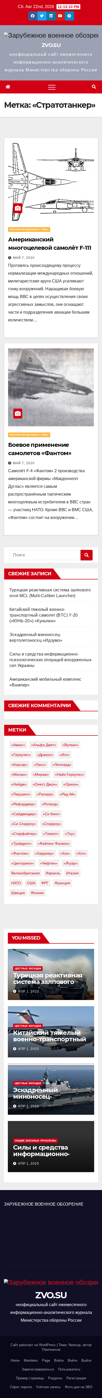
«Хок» (65, 853)
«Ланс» (40, 764)
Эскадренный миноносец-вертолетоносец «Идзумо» (39, 1099)
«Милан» (19, 774)
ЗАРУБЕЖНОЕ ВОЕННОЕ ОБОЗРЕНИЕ (43, 1204)
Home (15, 1360)
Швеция (18, 893)
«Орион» (71, 784)
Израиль (53, 873)
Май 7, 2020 (24, 258)
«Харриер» (44, 853)
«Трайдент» (21, 843)
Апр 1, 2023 (28, 991)
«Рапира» (45, 794)
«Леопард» (61, 764)
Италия (72, 873)
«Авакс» (18, 745)
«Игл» (64, 755)
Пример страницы (30, 1378)
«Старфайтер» (24, 834)
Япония (37, 893)
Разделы (55, 1378)
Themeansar (51, 1350)
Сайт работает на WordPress (33, 1345)
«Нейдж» (19, 784)
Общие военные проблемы (35, 1140)
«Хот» (81, 853)
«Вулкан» (70, 745)
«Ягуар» (71, 863)
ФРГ (45, 883)
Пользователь (69, 1369)
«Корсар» (19, 764)
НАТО (16, 883)
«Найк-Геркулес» (69, 774)
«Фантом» (20, 853)
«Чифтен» (49, 863)
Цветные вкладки (28, 968)
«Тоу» (70, 834)
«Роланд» (50, 804)
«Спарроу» (51, 824)
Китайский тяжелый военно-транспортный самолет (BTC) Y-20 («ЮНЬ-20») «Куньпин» (43, 615)
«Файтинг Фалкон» (54, 843)
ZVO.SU (51, 45)
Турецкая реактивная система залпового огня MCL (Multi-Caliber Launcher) (49, 984)
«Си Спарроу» (23, 824)
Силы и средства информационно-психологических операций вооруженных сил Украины (50, 660)
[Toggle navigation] (52, 87)
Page (46, 1360)
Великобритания (25, 873)
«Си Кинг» (51, 814)
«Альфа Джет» (43, 745)
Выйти (86, 1360)
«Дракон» (45, 755)
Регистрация (76, 1378)
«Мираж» (41, 774)
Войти (59, 1360)
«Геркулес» (21, 755)
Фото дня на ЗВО (78, 1387)
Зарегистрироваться (38, 1369)
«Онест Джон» (45, 784)
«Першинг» (21, 794)
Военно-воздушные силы (29, 229)
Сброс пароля (21, 1387)
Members (31, 1360)
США (31, 883)
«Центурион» (22, 863)
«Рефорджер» (23, 804)
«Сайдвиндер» (24, 814)
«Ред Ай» (68, 794)
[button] (94, 87)
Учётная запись (48, 1387)
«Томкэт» (51, 834)
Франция (62, 883)
